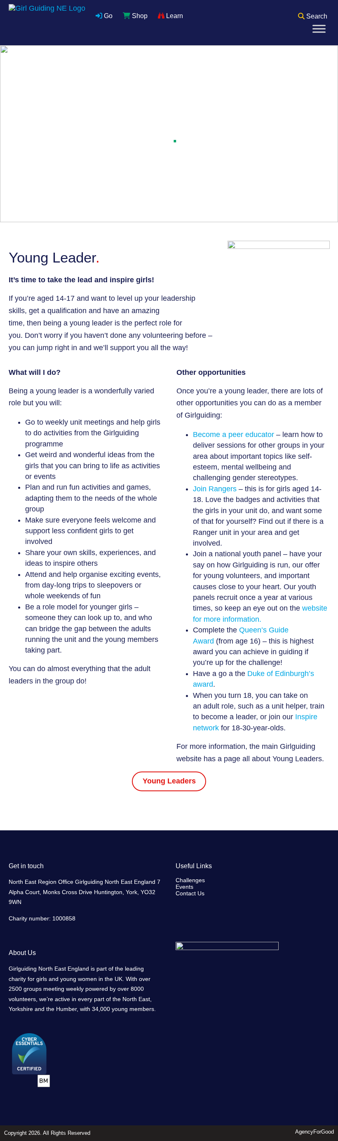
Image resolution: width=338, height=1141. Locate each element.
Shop (139, 15)
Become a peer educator (233, 434)
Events (184, 886)
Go (107, 15)
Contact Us (190, 893)
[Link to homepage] (47, 22)
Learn (173, 15)
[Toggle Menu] (319, 29)
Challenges (190, 880)
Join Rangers (215, 489)
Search (316, 16)
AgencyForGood (314, 1132)
